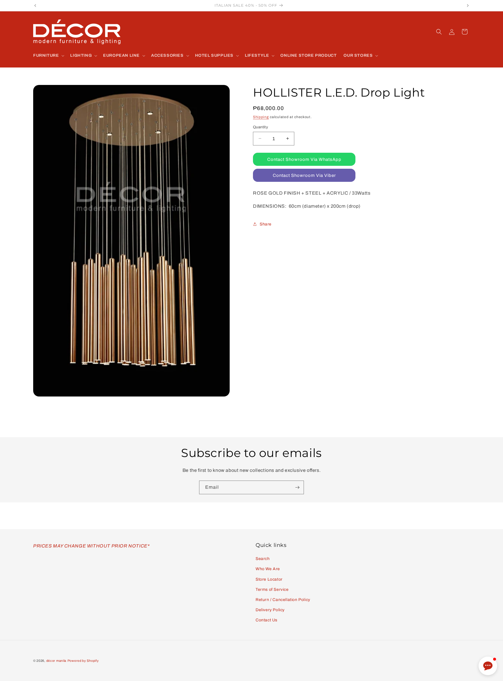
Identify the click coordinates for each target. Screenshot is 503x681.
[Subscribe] (297, 487)
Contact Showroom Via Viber (304, 175)
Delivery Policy (270, 610)
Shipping (261, 117)
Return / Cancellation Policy (283, 600)
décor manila (56, 660)
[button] (48, 55)
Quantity (260, 127)
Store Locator (269, 579)
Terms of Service (272, 589)
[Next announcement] (467, 5)
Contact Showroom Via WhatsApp (304, 159)
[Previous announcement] (35, 5)
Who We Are (268, 569)
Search (263, 558)
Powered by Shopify (83, 660)
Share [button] (266, 224)
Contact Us (266, 620)
